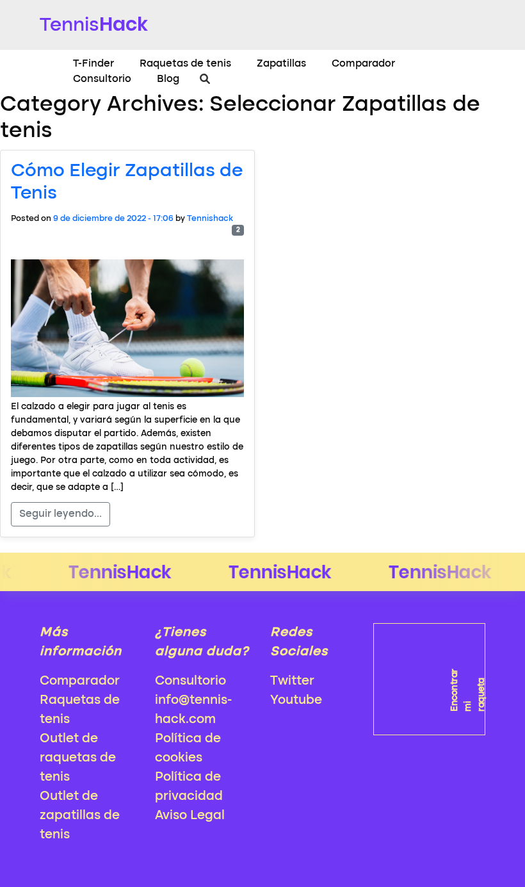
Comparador (363, 64)
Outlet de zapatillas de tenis (80, 816)
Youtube (296, 700)
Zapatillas (281, 64)
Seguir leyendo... (60, 514)
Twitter (292, 681)
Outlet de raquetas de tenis (78, 758)
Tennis (94, 24)
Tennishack (210, 219)
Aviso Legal (190, 816)
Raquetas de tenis (185, 64)
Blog (168, 79)
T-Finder (93, 64)
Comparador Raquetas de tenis (80, 700)
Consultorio (102, 79)
